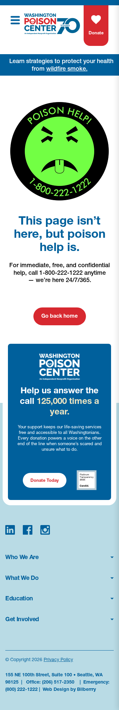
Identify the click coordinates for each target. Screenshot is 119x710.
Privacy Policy (58, 659)
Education (19, 598)
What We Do (22, 578)
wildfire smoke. (67, 68)
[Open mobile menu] (15, 20)
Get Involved (22, 619)
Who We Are (22, 557)
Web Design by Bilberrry (69, 689)
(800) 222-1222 (21, 689)
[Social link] (10, 530)
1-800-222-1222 (61, 272)
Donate (96, 32)
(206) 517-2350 (58, 682)
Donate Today (44, 480)
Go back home (59, 315)
